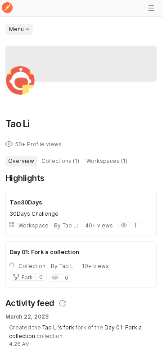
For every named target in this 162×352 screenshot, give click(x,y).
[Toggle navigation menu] (151, 8)
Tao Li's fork (58, 327)
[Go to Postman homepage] (7, 8)
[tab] (21, 161)
